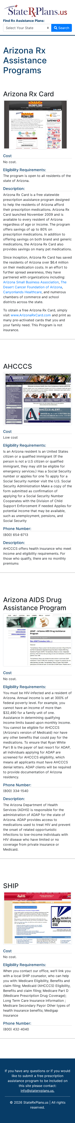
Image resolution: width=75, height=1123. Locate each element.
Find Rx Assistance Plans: (24, 21)
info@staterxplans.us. (37, 1091)
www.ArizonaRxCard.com (31, 315)
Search (63, 28)
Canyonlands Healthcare (22, 292)
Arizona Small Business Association (31, 282)
